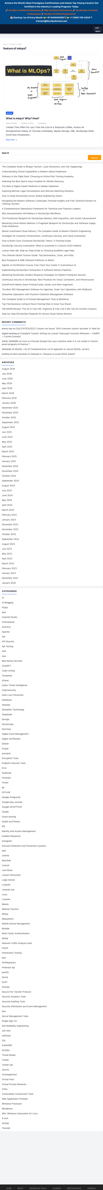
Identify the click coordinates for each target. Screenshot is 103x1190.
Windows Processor (12, 1103)
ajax (4, 612)
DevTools (6, 729)
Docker (5, 743)
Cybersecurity (9, 690)
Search (5, 152)
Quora (5, 977)
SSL (4, 1040)
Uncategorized (9, 1074)
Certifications (74, 1188)
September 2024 (10, 480)
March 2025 (8, 451)
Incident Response (11, 836)
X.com (5, 1118)
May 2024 (7, 500)
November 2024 (10, 471)
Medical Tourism (10, 909)
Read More (11, 140)
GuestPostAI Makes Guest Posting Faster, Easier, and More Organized (37, 284)
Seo (4, 1011)
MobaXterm (8, 919)
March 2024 (8, 510)
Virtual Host (8, 1079)
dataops (6, 705)
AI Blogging (7, 602)
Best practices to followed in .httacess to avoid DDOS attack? (44, 354)
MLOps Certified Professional (60, 14)
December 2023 (10, 524)
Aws (4, 656)
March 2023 (8, 563)
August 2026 (8, 369)
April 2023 (7, 558)
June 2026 (7, 378)
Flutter (5, 782)
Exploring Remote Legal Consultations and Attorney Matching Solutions (38, 191)
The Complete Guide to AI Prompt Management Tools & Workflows (35, 299)
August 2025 (8, 427)
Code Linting (8, 670)
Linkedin (6, 885)
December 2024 (10, 466)
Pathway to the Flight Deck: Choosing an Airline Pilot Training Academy (38, 176)
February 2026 (9, 398)
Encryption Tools (10, 758)
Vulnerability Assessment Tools (18, 1094)
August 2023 (8, 544)
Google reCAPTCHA (12, 807)
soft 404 (6, 1030)
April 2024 (7, 505)
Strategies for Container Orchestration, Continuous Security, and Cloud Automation (44, 236)
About (20, 1188)
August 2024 (8, 485)
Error (4, 768)
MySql (5, 938)
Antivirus (6, 627)
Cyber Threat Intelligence (14, 685)
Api (3, 636)
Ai (3, 597)
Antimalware (8, 622)
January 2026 (9, 403)
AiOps (5, 607)
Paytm (5, 948)
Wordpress (7, 1108)
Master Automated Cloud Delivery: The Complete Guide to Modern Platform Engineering (46, 231)
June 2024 (7, 495)
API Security (8, 641)
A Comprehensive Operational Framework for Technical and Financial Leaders (41, 208)
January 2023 (9, 573)
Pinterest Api (8, 967)
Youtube (6, 1128)
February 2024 (9, 515)
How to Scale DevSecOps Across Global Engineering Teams (32, 196)
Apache (6, 632)
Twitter (5, 1060)
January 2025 (9, 461)
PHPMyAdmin (9, 962)
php (4, 957)
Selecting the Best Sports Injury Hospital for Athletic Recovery (33, 181)
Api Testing (7, 646)
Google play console (12, 802)
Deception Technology (13, 709)
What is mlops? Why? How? (22, 118)
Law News (7, 870)
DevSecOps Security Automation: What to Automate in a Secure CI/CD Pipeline (41, 245)
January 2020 (9, 583)
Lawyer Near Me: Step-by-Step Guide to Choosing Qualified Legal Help (38, 250)
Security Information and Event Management (24, 1006)
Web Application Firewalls (15, 1099)
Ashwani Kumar (11, 123)
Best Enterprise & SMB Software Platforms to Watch (28, 260)
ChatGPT (6, 666)
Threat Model (8, 1055)
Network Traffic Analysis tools (17, 943)
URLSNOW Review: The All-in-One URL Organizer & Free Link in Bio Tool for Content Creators (49, 309)
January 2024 (9, 519)
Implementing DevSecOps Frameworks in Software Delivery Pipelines (36, 270)
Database (7, 700)
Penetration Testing (12, 953)
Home (5, 44)
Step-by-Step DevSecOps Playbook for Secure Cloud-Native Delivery (37, 314)
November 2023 (10, 529)
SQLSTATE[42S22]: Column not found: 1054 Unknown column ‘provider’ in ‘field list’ (58, 328)
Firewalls (6, 778)
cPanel (5, 680)
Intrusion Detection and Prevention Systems (24, 846)
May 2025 (7, 442)
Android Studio (9, 617)
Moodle (5, 928)
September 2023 (10, 539)
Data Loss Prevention (12, 695)
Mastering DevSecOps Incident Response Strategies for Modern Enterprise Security (44, 275)
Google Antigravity (11, 797)
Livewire (6, 899)
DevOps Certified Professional (25, 10)
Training (91, 1188)
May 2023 (7, 553)
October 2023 (9, 534)
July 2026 (7, 373)
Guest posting (9, 816)
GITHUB (6, 792)
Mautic (5, 904)
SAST (5, 982)
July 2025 (7, 432)
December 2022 (10, 578)
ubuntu (5, 1069)
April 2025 (7, 446)
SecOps (6, 987)
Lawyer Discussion (11, 875)
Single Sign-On (9, 1021)
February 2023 (9, 568)
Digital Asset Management (15, 734)
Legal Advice (8, 880)
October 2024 (9, 476)
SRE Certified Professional (58, 10)
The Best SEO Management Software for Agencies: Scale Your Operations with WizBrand (47, 289)
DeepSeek (7, 714)
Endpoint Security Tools (14, 763)
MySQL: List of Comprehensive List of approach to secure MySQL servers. (52, 349)
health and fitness (11, 821)
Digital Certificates (11, 739)
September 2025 (10, 422)
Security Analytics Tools (14, 996)
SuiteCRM (7, 1045)
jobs (4, 850)
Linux (4, 894)
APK (4, 651)
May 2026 (7, 383)
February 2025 (9, 456)
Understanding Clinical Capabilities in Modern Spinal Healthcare (34, 171)
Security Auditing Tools (13, 1001)
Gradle (5, 812)
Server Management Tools (15, 1016)
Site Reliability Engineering (15, 1026)
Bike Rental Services (12, 661)
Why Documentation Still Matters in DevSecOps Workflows (31, 213)
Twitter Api (7, 1065)
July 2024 (7, 490)
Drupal (5, 748)
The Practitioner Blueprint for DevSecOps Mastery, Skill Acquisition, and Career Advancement (49, 218)
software (6, 1035)
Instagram (7, 841)
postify (5, 972)
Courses (57, 1188)
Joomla (5, 855)
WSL (20, 1113)
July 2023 (7, 549)
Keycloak (6, 860)
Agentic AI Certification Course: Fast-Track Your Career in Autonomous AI (39, 265)
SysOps (6, 1050)
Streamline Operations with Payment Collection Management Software (37, 294)
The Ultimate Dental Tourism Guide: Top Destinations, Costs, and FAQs (38, 255)
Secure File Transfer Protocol (16, 992)
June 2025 (7, 437)
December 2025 (10, 407)
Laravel (5, 865)
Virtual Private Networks (14, 1084)
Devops (9, 113)
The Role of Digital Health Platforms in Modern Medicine (30, 186)
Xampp (5, 1123)
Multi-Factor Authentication (16, 933)
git (3, 787)
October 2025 (9, 417)
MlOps (5, 914)
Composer (7, 675)
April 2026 (7, 388)
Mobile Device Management (16, 923)
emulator (6, 753)
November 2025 (10, 412)
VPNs (5, 1089)
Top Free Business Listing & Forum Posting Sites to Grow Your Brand (36, 304)
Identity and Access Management (19, 831)
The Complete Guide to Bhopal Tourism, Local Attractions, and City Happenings (42, 166)
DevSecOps (8, 724)
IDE (3, 826)
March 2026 (8, 393)
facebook (6, 773)
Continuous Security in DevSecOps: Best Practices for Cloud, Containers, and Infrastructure (48, 279)
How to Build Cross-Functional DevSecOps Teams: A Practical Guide (36, 241)
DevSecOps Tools (38, 1188)
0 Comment (42, 123)
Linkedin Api (8, 889)
